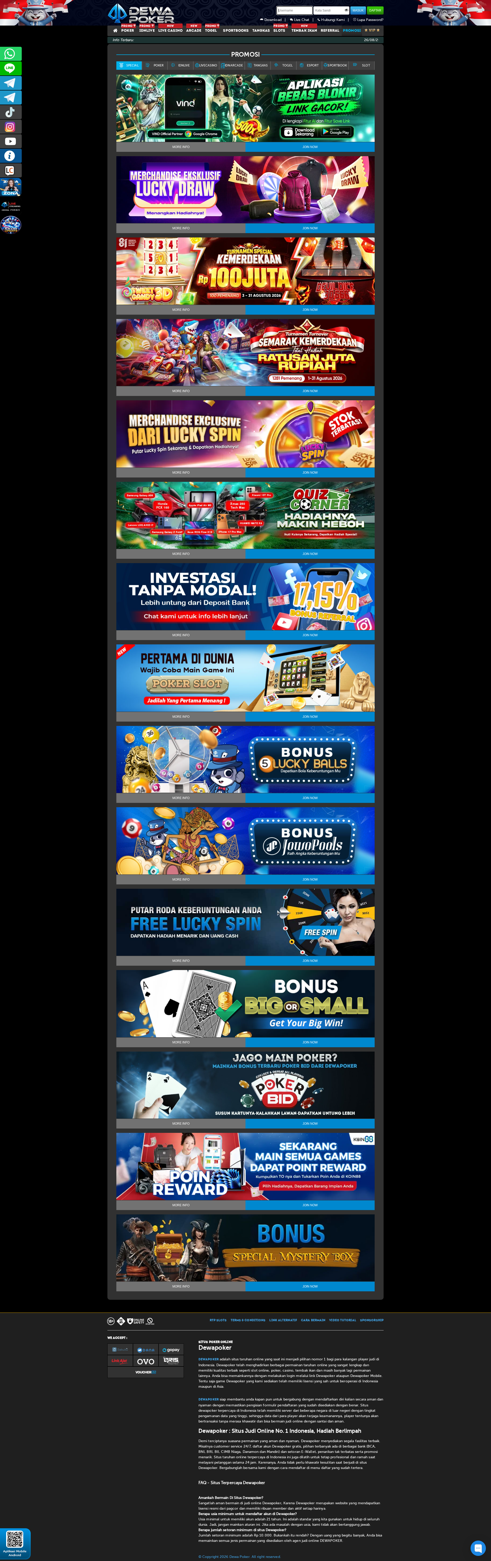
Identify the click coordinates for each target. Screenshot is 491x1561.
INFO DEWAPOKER (11, 156)
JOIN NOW (310, 147)
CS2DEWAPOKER (11, 68)
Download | (276, 20)
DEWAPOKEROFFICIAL (11, 141)
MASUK (358, 10)
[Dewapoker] (141, 13)
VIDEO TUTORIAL (342, 1320)
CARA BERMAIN (313, 1320)
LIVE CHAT (11, 170)
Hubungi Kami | (336, 20)
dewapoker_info (11, 97)
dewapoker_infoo (11, 83)
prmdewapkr (11, 112)
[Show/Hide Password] (346, 10)
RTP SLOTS (218, 1320)
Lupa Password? (370, 20)
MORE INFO (180, 147)
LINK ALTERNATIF (283, 1320)
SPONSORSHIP (372, 1320)
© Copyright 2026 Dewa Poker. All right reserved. (239, 1557)
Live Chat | (305, 20)
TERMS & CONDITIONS (248, 1320)
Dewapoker (208, 1359)
